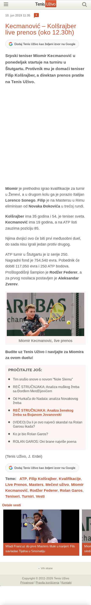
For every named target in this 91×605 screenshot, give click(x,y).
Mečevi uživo (57, 485)
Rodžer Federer (44, 490)
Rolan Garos (71, 490)
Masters (36, 485)
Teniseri (12, 496)
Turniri (28, 496)
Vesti (40, 496)
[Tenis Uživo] (50, 5)
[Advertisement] (45, 135)
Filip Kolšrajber (43, 479)
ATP (23, 479)
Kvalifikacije (70, 479)
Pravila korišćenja (47, 582)
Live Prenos (16, 485)
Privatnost (27, 582)
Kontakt (66, 582)
